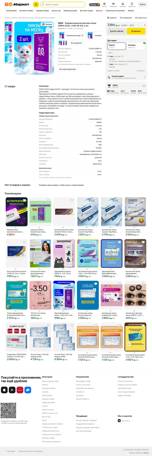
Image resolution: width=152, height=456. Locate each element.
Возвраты (80, 395)
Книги (44, 420)
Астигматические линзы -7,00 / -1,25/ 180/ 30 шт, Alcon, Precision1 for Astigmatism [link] (87, 272)
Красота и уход (48, 410)
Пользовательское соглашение (30, 451)
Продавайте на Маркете (85, 424)
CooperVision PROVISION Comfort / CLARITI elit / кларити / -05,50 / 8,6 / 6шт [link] (16, 356)
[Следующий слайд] (50, 48)
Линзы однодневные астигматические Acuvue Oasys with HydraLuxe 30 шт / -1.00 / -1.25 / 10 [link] (16, 314)
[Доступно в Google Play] (12, 393)
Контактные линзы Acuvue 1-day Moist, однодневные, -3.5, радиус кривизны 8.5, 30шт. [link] (86, 231)
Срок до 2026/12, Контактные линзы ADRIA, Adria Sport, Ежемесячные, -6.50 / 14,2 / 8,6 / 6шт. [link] (39, 231)
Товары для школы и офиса (52, 424)
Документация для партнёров (87, 427)
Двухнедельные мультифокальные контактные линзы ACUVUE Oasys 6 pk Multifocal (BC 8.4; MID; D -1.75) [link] (111, 272)
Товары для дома (48, 402)
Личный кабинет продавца (86, 420)
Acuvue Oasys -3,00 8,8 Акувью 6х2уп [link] (39, 356)
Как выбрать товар (83, 381)
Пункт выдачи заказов (126, 392)
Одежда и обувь (48, 399)
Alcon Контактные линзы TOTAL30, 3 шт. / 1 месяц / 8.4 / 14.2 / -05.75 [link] (16, 272)
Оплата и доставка (83, 385)
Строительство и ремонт (51, 434)
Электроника (47, 395)
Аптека (45, 406)
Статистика (10, 451)
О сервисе (80, 392)
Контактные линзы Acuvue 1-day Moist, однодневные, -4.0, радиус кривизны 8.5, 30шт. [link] (110, 231)
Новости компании (125, 381)
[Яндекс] (146, 453)
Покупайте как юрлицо (85, 388)
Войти (142, 4)
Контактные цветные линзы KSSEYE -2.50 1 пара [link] (134, 314)
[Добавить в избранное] (24, 200)
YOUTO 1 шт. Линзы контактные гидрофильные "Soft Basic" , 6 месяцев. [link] (38, 314)
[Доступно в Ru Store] (27, 393)
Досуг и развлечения (50, 381)
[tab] (11, 11)
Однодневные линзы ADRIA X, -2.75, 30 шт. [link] (62, 272)
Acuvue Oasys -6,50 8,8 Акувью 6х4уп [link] (63, 356)
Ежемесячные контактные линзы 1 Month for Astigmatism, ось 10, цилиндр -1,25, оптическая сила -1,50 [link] (15, 231)
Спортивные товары (50, 427)
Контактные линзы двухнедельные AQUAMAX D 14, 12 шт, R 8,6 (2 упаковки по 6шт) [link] (40, 272)
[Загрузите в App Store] (4, 393)
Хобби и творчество (50, 413)
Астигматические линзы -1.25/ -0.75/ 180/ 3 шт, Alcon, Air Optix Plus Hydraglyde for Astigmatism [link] (135, 356)
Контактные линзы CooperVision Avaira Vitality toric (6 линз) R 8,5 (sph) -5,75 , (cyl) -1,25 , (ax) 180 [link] (111, 314)
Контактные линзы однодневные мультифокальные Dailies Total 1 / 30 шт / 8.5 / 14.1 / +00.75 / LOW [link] (135, 272)
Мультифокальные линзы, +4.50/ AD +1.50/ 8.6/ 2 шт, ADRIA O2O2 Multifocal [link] (63, 314)
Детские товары (48, 438)
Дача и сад (46, 417)
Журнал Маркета (82, 399)
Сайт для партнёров (83, 431)
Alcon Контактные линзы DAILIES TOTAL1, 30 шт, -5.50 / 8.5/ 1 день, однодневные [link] (64, 231)
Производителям (124, 388)
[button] (72, 35)
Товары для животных (50, 431)
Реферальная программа (127, 385)
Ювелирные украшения (51, 442)
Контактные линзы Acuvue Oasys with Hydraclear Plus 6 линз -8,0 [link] (134, 231)
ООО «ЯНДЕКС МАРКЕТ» (139, 450)
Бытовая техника (48, 388)
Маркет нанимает (124, 395)
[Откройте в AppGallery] (20, 393)
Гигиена (45, 392)
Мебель (45, 385)
